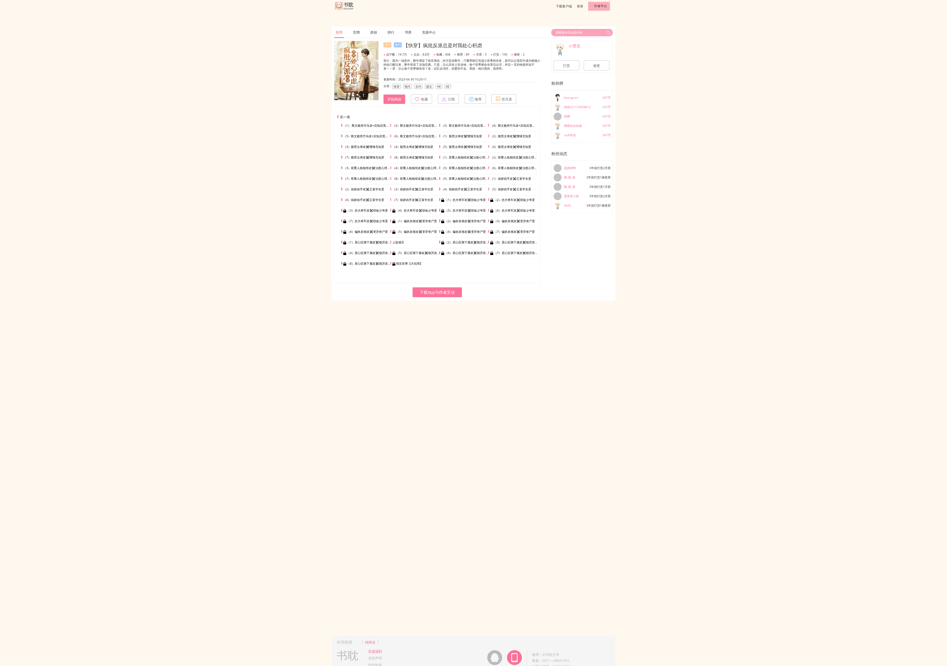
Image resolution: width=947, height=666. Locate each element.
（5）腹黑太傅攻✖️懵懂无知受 (461, 147)
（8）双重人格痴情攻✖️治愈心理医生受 (418, 178)
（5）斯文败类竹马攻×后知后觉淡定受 (368, 136)
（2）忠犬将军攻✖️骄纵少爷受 (514, 200)
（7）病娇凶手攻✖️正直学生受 (412, 200)
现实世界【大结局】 (409, 263)
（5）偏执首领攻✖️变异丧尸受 (416, 232)
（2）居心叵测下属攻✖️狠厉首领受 (468, 242)
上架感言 (398, 242)
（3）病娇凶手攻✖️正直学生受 (412, 189)
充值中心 (429, 32)
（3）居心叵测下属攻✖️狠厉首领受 (517, 242)
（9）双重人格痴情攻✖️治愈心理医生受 (467, 178)
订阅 (451, 99)
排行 (390, 32)
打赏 (566, 66)
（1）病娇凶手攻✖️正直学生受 (510, 178)
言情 (356, 32)
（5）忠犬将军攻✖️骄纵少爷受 (465, 210)
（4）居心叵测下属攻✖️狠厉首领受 (370, 253)
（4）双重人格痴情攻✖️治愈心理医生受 (418, 168)
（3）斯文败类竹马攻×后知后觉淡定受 (466, 125)
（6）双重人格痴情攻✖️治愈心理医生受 (516, 168)
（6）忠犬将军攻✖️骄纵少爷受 (514, 210)
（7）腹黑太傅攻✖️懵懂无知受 (363, 157)
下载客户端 (564, 6)
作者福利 (375, 651)
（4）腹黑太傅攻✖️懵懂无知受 (412, 147)
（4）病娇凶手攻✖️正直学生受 (461, 189)
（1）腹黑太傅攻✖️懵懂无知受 (461, 136)
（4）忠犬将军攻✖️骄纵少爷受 (416, 210)
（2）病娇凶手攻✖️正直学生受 (363, 189)
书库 (408, 32)
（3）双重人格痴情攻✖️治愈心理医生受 (369, 168)
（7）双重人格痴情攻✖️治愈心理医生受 (369, 178)
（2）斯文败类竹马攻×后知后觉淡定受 (417, 125)
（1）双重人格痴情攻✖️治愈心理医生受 (467, 157)
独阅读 (370, 642)
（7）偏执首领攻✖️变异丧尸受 (514, 232)
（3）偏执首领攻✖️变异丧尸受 (514, 221)
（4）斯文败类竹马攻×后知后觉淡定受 (515, 125)
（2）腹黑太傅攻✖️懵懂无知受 (510, 136)
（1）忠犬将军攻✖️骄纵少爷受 (465, 200)
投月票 (507, 99)
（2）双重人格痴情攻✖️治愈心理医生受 (516, 157)
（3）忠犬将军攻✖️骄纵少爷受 (367, 210)
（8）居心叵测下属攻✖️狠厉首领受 (370, 263)
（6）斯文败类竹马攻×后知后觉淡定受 (417, 136)
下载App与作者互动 (437, 292)
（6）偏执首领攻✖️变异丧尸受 (465, 232)
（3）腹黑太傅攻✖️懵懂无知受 (363, 147)
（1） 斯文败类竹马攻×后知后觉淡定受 (369, 125)
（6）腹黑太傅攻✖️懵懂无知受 (510, 147)
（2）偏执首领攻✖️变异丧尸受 (465, 221)
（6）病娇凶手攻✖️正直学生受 (363, 200)
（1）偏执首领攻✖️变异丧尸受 (416, 221)
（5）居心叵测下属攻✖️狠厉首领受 (419, 253)
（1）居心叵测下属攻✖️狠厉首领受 (370, 242)
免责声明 (375, 658)
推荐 (339, 32)
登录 (580, 6)
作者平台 (600, 6)
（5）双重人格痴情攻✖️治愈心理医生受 (467, 168)
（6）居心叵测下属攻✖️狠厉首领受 (468, 253)
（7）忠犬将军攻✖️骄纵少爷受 (367, 221)
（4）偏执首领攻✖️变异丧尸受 (367, 232)
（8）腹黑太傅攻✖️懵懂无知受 (412, 157)
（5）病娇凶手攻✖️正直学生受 (510, 189)
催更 (596, 66)
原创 (373, 32)
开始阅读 (394, 99)
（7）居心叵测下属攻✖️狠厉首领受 (517, 253)
